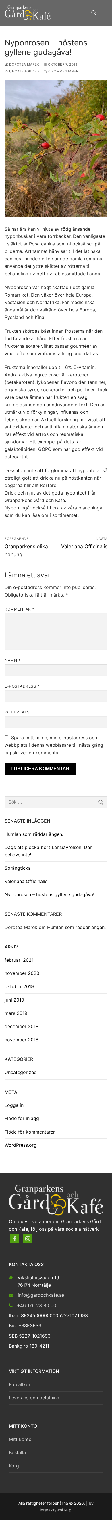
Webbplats (17, 712)
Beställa (17, 1452)
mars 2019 (16, 1013)
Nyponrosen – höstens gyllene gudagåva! (49, 894)
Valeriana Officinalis (26, 881)
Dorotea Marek (23, 64)
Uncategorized (23, 71)
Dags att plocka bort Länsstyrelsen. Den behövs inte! (48, 851)
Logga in (14, 1105)
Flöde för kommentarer (30, 1132)
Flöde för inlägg (22, 1118)
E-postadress (22, 686)
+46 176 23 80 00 (36, 1305)
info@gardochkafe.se (41, 1295)
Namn (12, 660)
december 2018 (21, 1026)
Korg (14, 1466)
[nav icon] (104, 13)
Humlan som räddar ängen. (34, 834)
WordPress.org (20, 1145)
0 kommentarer (62, 71)
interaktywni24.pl (56, 1509)
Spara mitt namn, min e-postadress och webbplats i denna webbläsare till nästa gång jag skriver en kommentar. (54, 745)
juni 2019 (14, 1000)
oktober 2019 (19, 986)
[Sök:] (56, 802)
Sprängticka (18, 868)
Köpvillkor (19, 1384)
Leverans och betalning (34, 1397)
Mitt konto (20, 1439)
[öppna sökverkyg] (93, 13)
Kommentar (19, 609)
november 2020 (22, 973)
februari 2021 (19, 960)
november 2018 (21, 1039)
